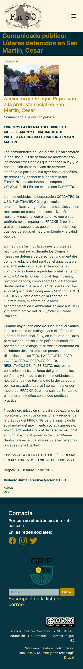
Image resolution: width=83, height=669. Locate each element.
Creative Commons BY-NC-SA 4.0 (47, 631)
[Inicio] (23, 16)
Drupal (69, 657)
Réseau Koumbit (37, 653)
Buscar (67, 592)
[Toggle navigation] (73, 16)
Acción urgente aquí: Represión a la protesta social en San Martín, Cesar (40, 104)
